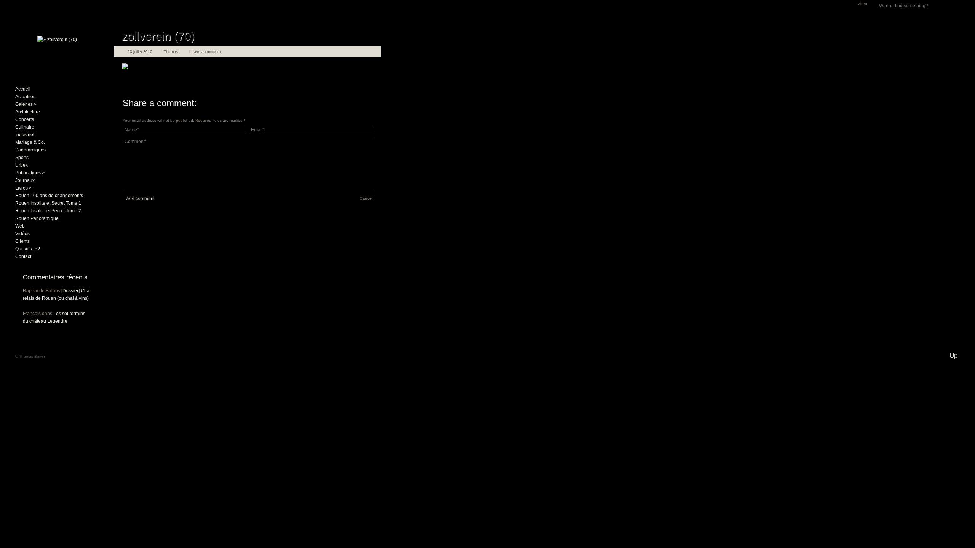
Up (953, 355)
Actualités (25, 96)
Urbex (21, 165)
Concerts (24, 119)
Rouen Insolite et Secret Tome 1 (48, 203)
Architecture (27, 112)
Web (20, 226)
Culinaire (24, 127)
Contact (23, 256)
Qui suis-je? (27, 249)
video (862, 4)
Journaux (25, 180)
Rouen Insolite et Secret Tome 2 (48, 210)
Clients (22, 241)
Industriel (24, 134)
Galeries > (26, 104)
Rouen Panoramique (37, 218)
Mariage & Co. (30, 142)
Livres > (23, 188)
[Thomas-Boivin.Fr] (57, 39)
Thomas (171, 51)
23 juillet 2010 (140, 51)
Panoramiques (30, 150)
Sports (22, 157)
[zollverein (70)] (125, 67)
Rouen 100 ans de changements (49, 195)
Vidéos (22, 233)
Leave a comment (205, 51)
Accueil (22, 89)
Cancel (366, 198)
